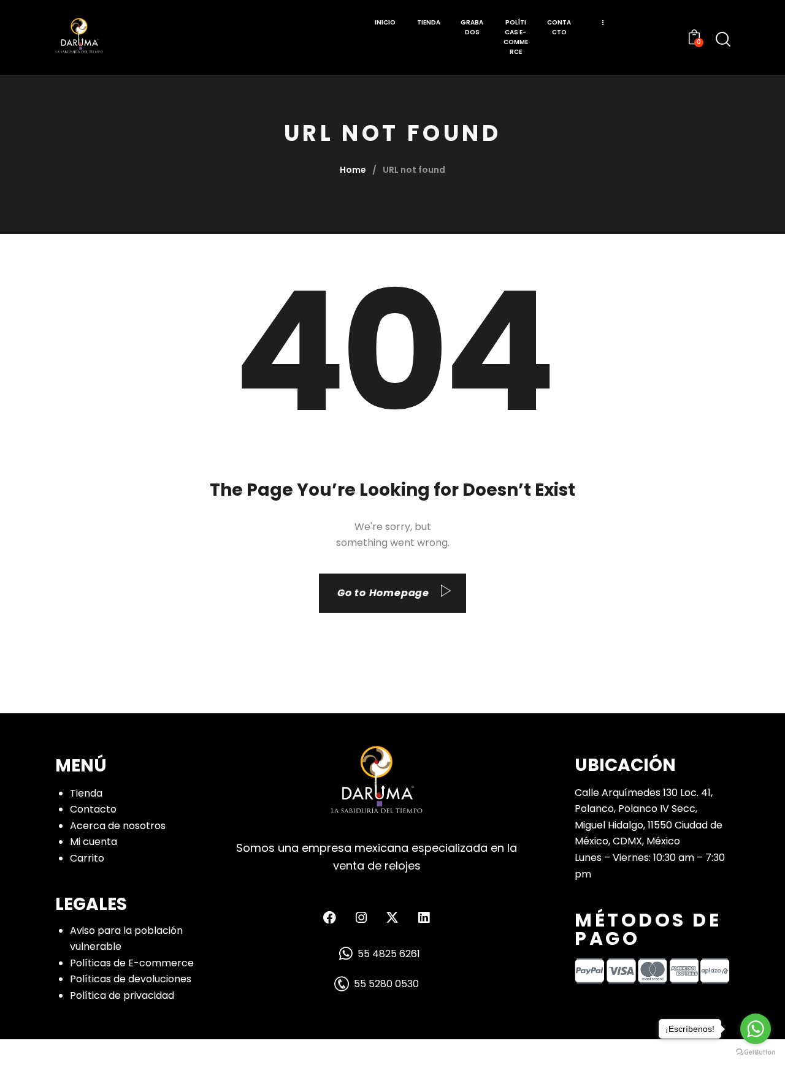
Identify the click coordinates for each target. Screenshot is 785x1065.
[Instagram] (361, 917)
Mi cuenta (93, 842)
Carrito (87, 858)
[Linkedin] (424, 917)
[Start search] (723, 39)
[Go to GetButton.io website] (755, 1052)
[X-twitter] (392, 917)
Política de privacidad (122, 995)
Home (353, 170)
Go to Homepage (383, 593)
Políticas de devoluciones (130, 979)
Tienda (86, 793)
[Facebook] (330, 917)
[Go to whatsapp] (755, 1029)
